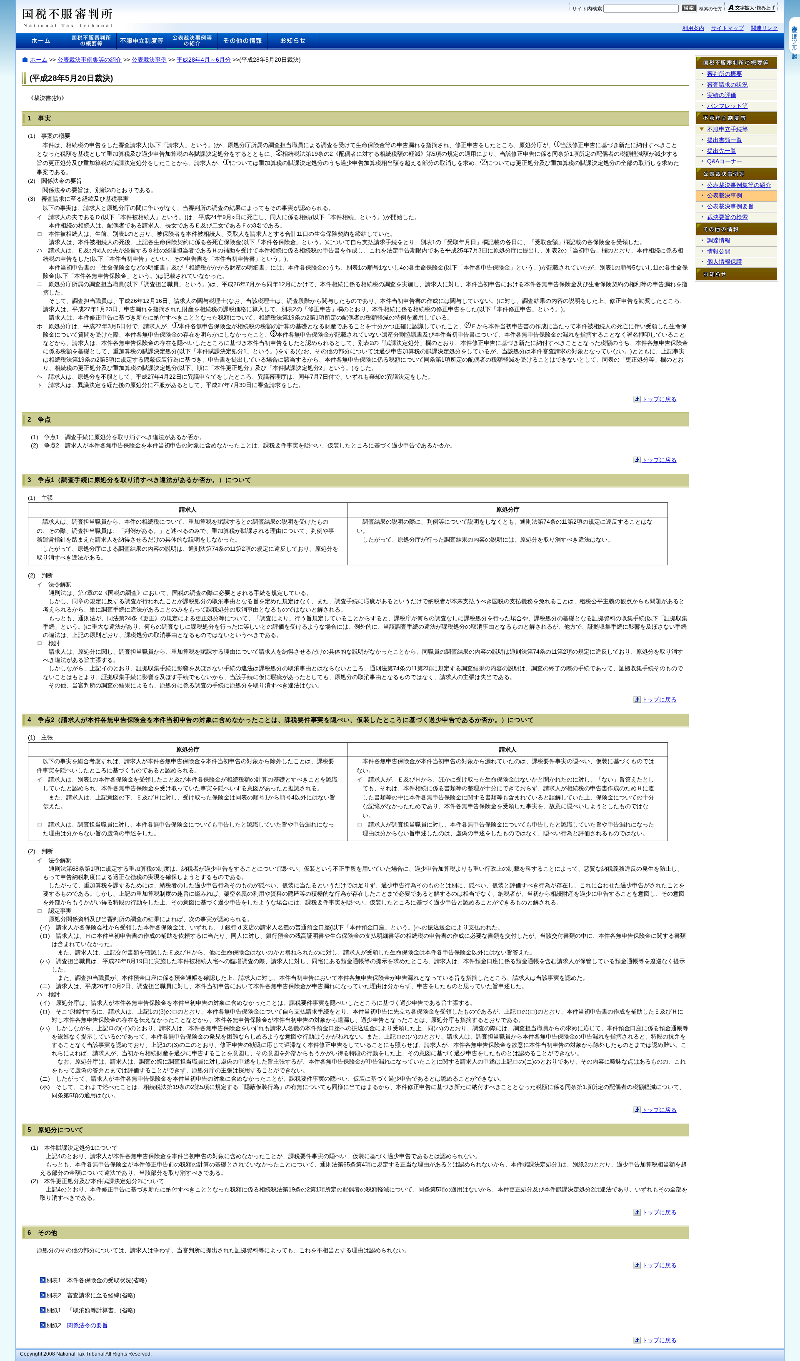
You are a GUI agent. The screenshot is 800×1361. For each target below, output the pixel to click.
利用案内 (693, 28)
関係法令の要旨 (87, 1325)
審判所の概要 (724, 73)
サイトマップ (727, 28)
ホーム (39, 59)
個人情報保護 (724, 261)
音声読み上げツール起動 (794, 35)
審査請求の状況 (727, 84)
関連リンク (764, 28)
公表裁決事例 (149, 59)
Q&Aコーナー (724, 161)
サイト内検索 (587, 9)
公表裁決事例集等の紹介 (90, 59)
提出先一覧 (721, 150)
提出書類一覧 (724, 140)
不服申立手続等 (727, 129)
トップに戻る (659, 399)
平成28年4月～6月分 (204, 59)
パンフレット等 (727, 105)
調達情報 (718, 240)
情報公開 (718, 251)
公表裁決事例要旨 (730, 206)
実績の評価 (721, 95)
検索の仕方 (710, 8)
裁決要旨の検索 (727, 217)
